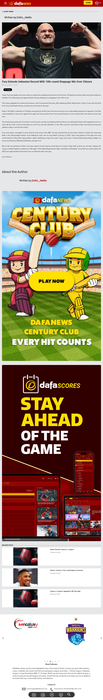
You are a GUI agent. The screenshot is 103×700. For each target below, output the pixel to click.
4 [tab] (53, 661)
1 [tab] (44, 661)
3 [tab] (50, 661)
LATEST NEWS (7, 11)
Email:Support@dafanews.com (37, 689)
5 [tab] (55, 661)
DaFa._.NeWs (39, 180)
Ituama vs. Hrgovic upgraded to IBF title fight (65, 591)
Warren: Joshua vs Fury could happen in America (66, 570)
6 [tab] (58, 661)
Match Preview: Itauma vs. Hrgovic (62, 549)
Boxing (7, 562)
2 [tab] (47, 661)
